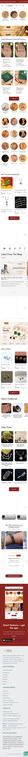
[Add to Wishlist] (11, 44)
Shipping (5, 695)
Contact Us (6, 693)
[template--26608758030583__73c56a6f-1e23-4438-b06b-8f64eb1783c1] (14, 248)
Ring (4, 684)
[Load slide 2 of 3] (14, 35)
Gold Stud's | (6, 738)
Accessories (6, 672)
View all (14, 98)
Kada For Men (6, 748)
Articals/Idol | (11, 744)
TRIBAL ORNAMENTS (16, 754)
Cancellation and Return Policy (11, 702)
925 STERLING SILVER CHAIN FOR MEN (6, 416)
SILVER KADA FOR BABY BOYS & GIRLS (7, 445)
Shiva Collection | (8, 736)
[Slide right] (17, 292)
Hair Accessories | (17, 736)
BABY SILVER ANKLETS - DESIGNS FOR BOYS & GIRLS (7, 464)
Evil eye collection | (8, 746)
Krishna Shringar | (18, 746)
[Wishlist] (20, 5)
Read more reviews (14, 576)
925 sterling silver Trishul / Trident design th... (6, 89)
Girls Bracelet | (13, 742)
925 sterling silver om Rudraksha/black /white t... (6, 61)
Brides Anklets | (19, 744)
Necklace (5, 675)
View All (13, 218)
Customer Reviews (7, 705)
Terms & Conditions (8, 700)
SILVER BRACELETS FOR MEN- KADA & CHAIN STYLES (18, 416)
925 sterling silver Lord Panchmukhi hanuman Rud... (20, 61)
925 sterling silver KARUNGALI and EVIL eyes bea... (20, 89)
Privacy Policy (6, 698)
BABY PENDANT (20, 463)
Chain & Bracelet (7, 670)
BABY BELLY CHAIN (6, 482)
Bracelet (5, 679)
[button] (2, 5)
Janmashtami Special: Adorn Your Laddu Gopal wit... (11, 278)
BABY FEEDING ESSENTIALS (20, 445)
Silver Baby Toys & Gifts (20, 482)
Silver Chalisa (14, 738)
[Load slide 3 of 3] (16, 35)
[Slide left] (10, 292)
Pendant (5, 681)
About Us (5, 691)
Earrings (5, 677)
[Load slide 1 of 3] (12, 35)
